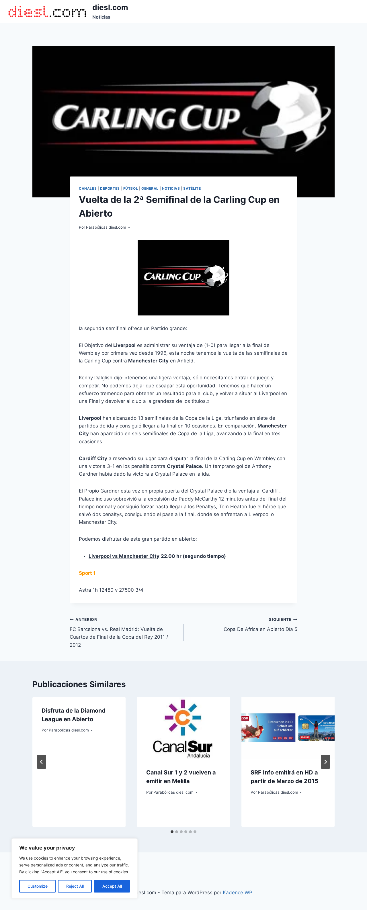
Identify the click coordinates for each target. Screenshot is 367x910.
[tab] (172, 831)
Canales (88, 188)
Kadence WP (237, 892)
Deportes (110, 188)
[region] (74, 868)
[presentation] (183, 728)
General (150, 188)
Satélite (192, 188)
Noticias (171, 188)
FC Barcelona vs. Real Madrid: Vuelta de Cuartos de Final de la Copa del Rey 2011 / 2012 (119, 632)
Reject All (75, 886)
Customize (38, 886)
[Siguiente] (325, 762)
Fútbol (130, 188)
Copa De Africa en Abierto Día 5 (260, 624)
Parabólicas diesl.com (106, 227)
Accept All (112, 886)
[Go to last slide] (41, 762)
